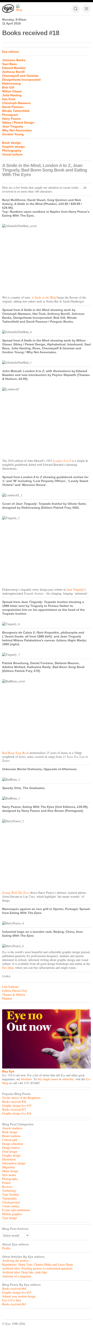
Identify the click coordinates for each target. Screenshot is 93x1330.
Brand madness (11, 1136)
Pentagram (10, 114)
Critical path (9, 1140)
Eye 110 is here (11, 1300)
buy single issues (48, 1079)
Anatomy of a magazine (16, 1276)
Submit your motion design (18, 1296)
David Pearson (13, 107)
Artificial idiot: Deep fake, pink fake (24, 1272)
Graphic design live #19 (16, 1105)
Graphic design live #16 (16, 1113)
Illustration (9, 1159)
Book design (11, 142)
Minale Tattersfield (15, 111)
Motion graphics (12, 1214)
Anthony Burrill (13, 72)
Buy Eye (8, 1071)
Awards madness (12, 1128)
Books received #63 (14, 1304)
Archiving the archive (15, 1260)
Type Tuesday (10, 1194)
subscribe (68, 1079)
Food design (9, 1151)
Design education (12, 1144)
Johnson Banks (14, 60)
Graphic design (13, 146)
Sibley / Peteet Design (18, 122)
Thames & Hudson (13, 994)
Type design (9, 1218)
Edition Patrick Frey (14, 991)
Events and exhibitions (16, 1210)
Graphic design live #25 (16, 1292)
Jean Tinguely (12, 126)
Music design (10, 1171)
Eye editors (10, 51)
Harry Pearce (11, 118)
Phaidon (7, 998)
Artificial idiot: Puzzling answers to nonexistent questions (37, 1268)
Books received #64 (14, 1288)
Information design (13, 1163)
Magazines (8, 1167)
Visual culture (12, 154)
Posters (6, 1183)
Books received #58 (14, 1102)
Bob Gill (8, 87)
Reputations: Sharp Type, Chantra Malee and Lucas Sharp (37, 1264)
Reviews (7, 1187)
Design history (11, 1147)
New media (9, 1175)
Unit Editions (10, 987)
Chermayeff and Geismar (20, 75)
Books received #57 (14, 1109)
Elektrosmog (11, 83)
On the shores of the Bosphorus (21, 1098)
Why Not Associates (17, 130)
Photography (11, 150)
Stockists (26, 1079)
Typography (9, 1198)
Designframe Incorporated (21, 79)
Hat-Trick (8, 99)
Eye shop (7, 968)
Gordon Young (13, 134)
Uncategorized (11, 1202)
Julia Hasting (12, 95)
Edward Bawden (14, 68)
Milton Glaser (12, 91)
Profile (6, 1248)
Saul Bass (9, 64)
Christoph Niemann (16, 103)
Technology (9, 1190)
